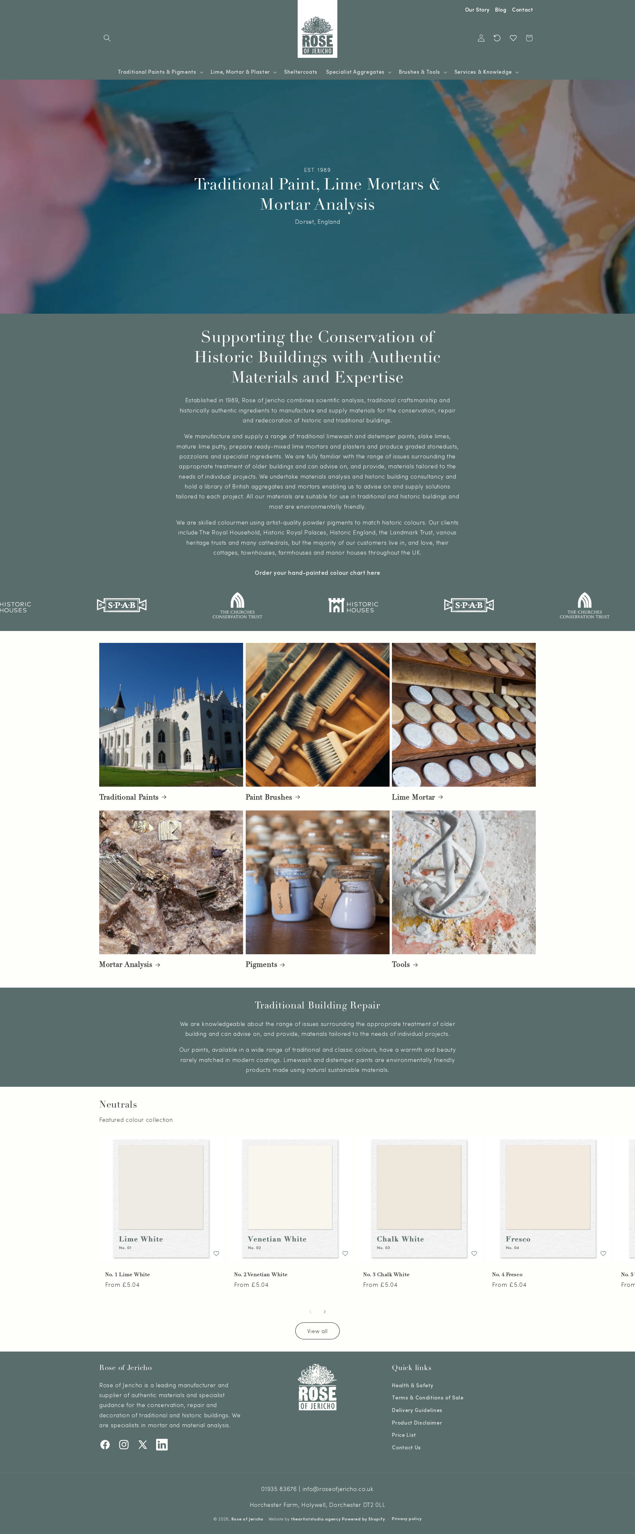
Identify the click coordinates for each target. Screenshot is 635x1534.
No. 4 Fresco (507, 1275)
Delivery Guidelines (417, 1409)
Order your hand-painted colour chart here (317, 572)
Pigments (261, 965)
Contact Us (406, 1447)
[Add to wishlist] (216, 1254)
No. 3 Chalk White (386, 1275)
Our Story (477, 9)
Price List (404, 1435)
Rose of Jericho (248, 1518)
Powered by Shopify (363, 1518)
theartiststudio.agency (316, 1518)
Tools (401, 965)
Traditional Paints (129, 797)
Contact (522, 9)
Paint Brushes (269, 797)
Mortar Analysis (125, 965)
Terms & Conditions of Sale (427, 1397)
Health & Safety (412, 1385)
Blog (501, 9)
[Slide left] (310, 1311)
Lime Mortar (413, 797)
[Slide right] (325, 1311)
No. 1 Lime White (127, 1275)
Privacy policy (407, 1518)
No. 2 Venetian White (260, 1275)
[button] (107, 38)
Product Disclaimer (417, 1422)
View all (317, 1330)
